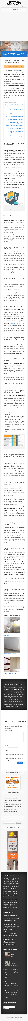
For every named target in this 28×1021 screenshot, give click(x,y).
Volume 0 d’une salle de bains (15, 107)
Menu (14, 9)
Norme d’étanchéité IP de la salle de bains (16, 120)
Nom (6, 745)
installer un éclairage (15, 323)
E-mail (6, 750)
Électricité (7, 62)
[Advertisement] (14, 26)
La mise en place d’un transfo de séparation (16, 129)
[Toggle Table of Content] (21, 103)
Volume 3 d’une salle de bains (15, 114)
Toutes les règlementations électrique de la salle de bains (14, 117)
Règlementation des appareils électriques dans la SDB (16, 123)
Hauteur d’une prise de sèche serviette (16, 137)
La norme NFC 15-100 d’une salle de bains (14, 105)
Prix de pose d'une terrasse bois (14, 954)
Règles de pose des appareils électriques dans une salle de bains (14, 126)
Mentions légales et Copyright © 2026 (14, 1017)
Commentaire (8, 730)
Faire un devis (14, 66)
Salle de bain (15, 62)
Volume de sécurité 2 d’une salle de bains (16, 113)
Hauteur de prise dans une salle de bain (16, 135)
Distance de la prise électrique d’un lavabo (16, 132)
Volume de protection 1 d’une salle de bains (16, 110)
